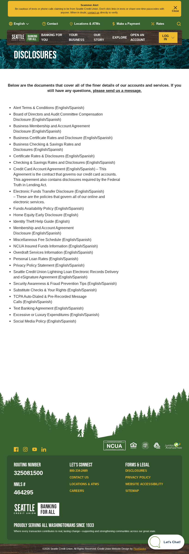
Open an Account (137, 37)
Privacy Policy (138, 477)
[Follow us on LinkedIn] (43, 449)
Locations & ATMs (87, 23)
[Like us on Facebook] (16, 449)
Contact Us (79, 477)
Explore (119, 37)
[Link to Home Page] (25, 38)
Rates (160, 23)
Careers (77, 491)
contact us (93, 12)
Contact (52, 23)
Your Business (76, 37)
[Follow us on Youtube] (34, 449)
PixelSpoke (139, 548)
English (62, 108)
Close (175, 10)
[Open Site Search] (179, 24)
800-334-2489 (79, 470)
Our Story (99, 37)
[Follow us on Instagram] (25, 449)
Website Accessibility (144, 484)
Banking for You (51, 37)
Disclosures (136, 470)
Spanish (76, 108)
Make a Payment (128, 23)
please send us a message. (117, 90)
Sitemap (132, 491)
